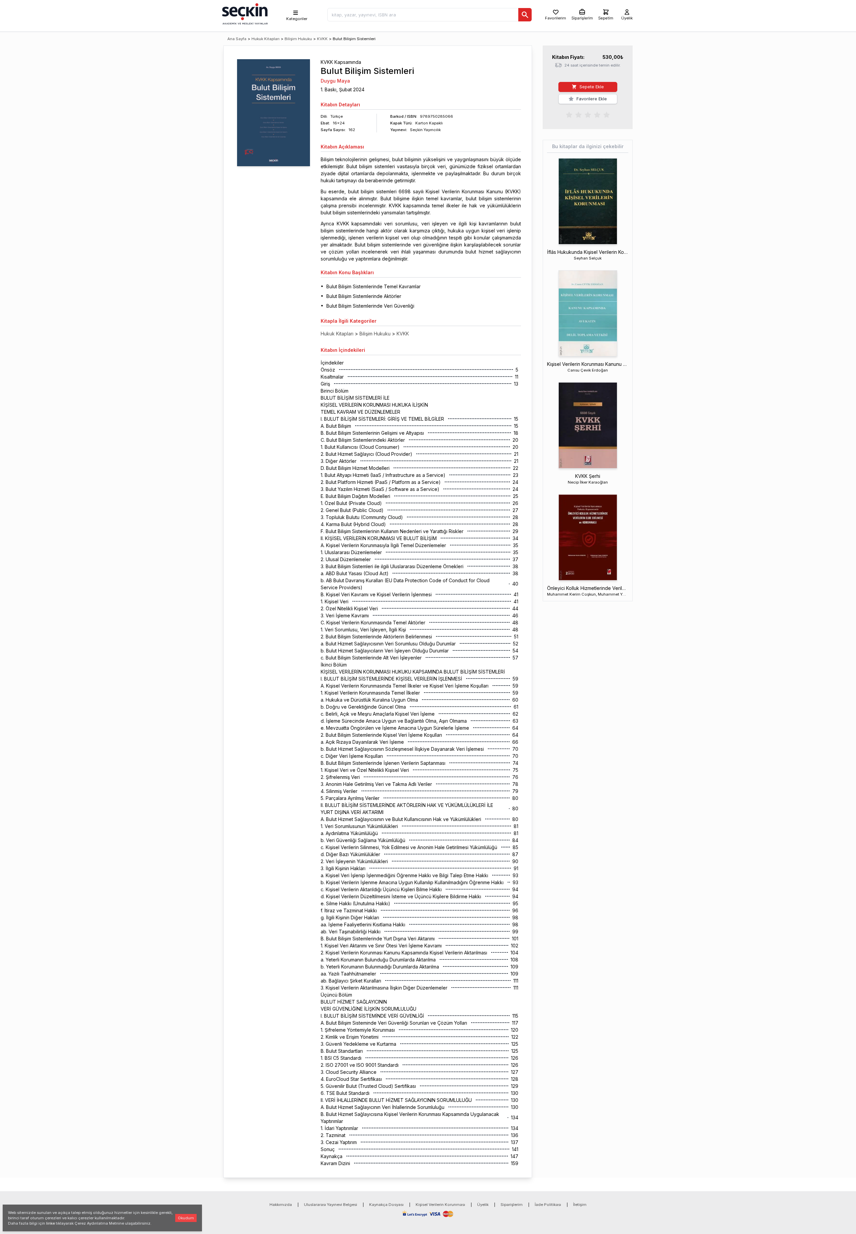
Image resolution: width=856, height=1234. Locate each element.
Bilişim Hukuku (298, 38)
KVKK (322, 38)
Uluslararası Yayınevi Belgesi (330, 1204)
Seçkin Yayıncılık (425, 129)
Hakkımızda (281, 1204)
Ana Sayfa (236, 38)
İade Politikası (548, 1204)
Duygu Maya (335, 81)
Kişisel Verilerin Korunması (440, 1204)
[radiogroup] (588, 114)
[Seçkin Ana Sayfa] (244, 13)
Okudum (186, 1218)
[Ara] (525, 14)
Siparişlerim (512, 1204)
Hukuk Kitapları (265, 38)
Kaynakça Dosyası (386, 1204)
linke (50, 1223)
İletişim (579, 1204)
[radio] (569, 114)
